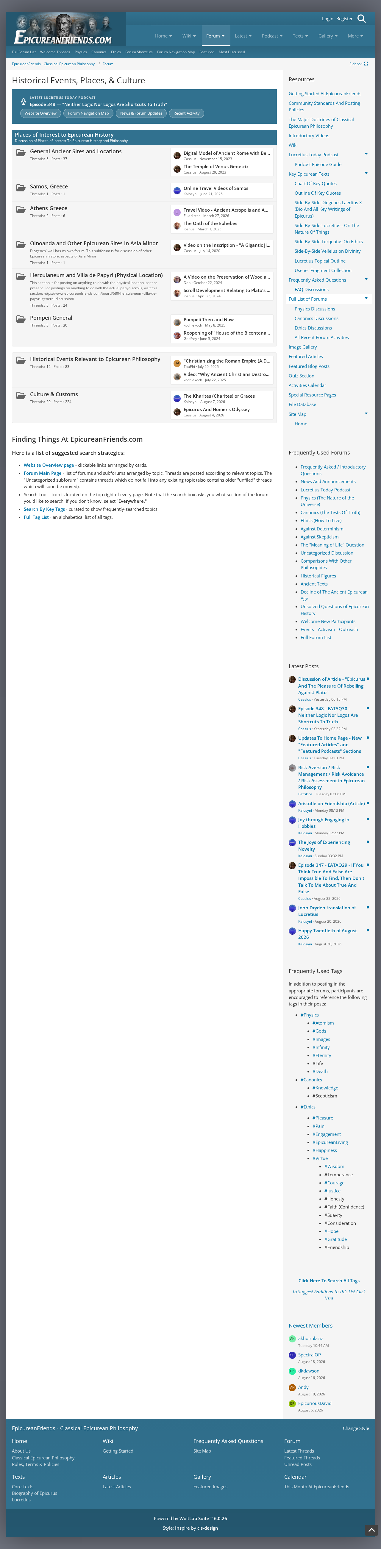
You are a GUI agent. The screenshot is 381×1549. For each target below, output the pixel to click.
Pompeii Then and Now (209, 319)
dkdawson (308, 1371)
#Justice (332, 1191)
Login (327, 18)
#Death (320, 1071)
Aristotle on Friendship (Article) (331, 803)
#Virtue (320, 1158)
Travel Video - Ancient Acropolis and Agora (227, 210)
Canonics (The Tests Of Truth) (330, 512)
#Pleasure (323, 1118)
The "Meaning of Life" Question (332, 545)
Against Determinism (322, 529)
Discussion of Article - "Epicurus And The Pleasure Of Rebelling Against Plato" (331, 685)
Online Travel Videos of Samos (216, 188)
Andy (303, 1387)
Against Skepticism (320, 537)
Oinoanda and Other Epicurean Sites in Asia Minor (94, 243)
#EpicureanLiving (330, 1142)
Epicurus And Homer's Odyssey (217, 409)
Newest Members (311, 1325)
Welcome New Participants (328, 621)
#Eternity (322, 1055)
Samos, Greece (49, 186)
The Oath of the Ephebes (210, 223)
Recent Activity (187, 113)
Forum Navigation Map (88, 113)
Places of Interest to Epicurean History (64, 134)
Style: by (190, 1528)
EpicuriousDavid (315, 1403)
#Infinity (321, 1047)
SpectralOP (309, 1355)
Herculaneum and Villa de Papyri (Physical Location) (96, 275)
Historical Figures (318, 576)
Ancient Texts (314, 584)
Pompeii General (51, 317)
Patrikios (305, 794)
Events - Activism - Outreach (329, 629)
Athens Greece (48, 208)
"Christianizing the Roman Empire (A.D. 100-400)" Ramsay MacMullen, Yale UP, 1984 (227, 361)
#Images (321, 1039)
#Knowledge (325, 1088)
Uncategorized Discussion (327, 553)
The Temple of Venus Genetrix (216, 166)
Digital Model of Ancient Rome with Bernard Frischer (227, 153)
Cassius (304, 699)
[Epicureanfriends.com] (66, 29)
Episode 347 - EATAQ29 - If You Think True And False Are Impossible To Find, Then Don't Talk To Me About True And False (331, 878)
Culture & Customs (54, 394)
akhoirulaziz (310, 1338)
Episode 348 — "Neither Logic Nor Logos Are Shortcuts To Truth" (98, 104)
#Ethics (308, 1107)
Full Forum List (316, 637)
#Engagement (327, 1134)
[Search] (361, 18)
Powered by (190, 1518)
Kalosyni (305, 810)
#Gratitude (335, 1239)
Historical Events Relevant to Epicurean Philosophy (95, 359)
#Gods (319, 1031)
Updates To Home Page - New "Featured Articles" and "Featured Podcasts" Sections (330, 744)
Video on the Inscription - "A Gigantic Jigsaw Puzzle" (227, 245)
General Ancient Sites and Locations (76, 151)
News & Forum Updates (141, 113)
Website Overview (41, 113)
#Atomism (323, 1023)
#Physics (310, 1015)
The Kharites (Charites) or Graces (219, 396)
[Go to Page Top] (371, 1530)
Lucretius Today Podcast (325, 490)
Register (344, 18)
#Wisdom (334, 1166)
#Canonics (311, 1080)
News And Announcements (328, 481)
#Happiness (325, 1150)
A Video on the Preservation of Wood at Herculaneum (227, 277)
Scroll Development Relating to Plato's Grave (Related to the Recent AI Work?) (227, 290)
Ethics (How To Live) (321, 520)
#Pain (318, 1126)
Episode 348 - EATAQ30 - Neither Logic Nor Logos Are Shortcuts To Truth (328, 714)
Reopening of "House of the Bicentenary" (227, 333)
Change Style (356, 1428)
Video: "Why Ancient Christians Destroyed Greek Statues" (227, 374)
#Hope (331, 1231)
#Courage (334, 1183)
